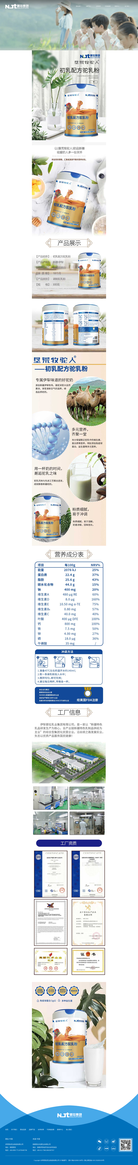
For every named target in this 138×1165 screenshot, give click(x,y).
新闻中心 (60, 1129)
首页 (6, 1129)
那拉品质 (23, 1129)
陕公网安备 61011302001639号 (94, 1160)
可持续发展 (107, 6)
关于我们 (14, 1129)
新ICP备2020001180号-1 (76, 1160)
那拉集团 (17, 6)
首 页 (60, 6)
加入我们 (69, 1129)
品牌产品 (32, 1129)
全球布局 (98, 6)
